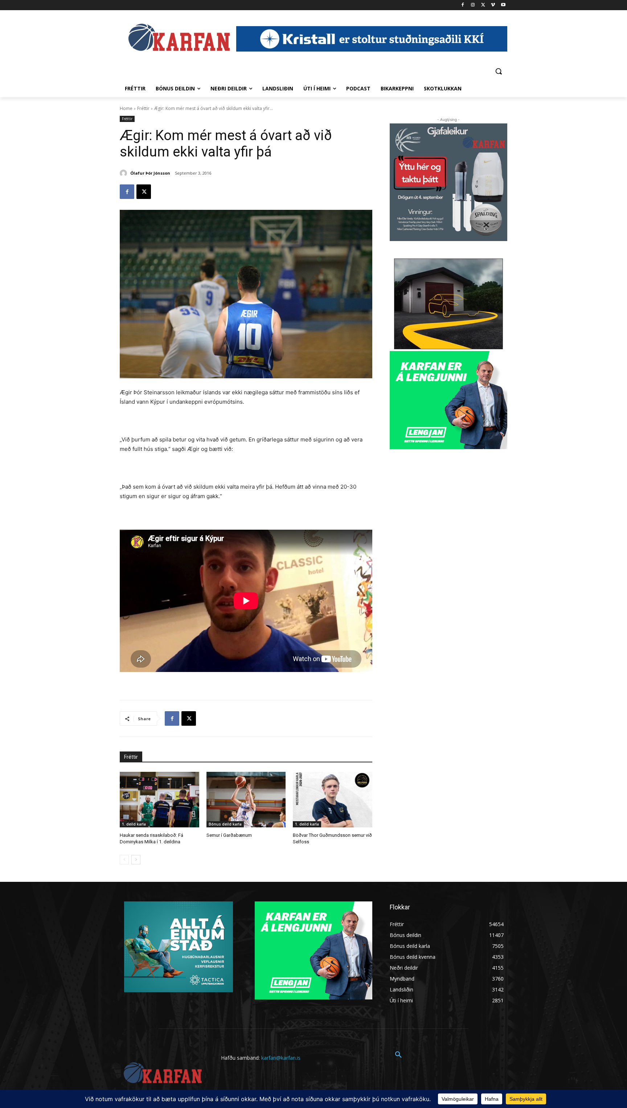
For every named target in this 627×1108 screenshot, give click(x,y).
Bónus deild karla (225, 824)
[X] (483, 5)
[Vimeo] (493, 5)
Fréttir (143, 108)
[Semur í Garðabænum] (246, 799)
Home (126, 108)
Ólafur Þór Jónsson (150, 173)
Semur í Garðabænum (229, 835)
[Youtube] (503, 5)
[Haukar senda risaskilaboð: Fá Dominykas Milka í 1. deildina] (159, 799)
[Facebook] (463, 5)
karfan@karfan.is (280, 1057)
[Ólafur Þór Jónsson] (124, 173)
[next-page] (135, 859)
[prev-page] (124, 859)
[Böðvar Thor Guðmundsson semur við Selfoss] (332, 799)
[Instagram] (473, 5)
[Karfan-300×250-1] (448, 400)
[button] (498, 71)
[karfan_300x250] (178, 946)
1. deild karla (134, 824)
